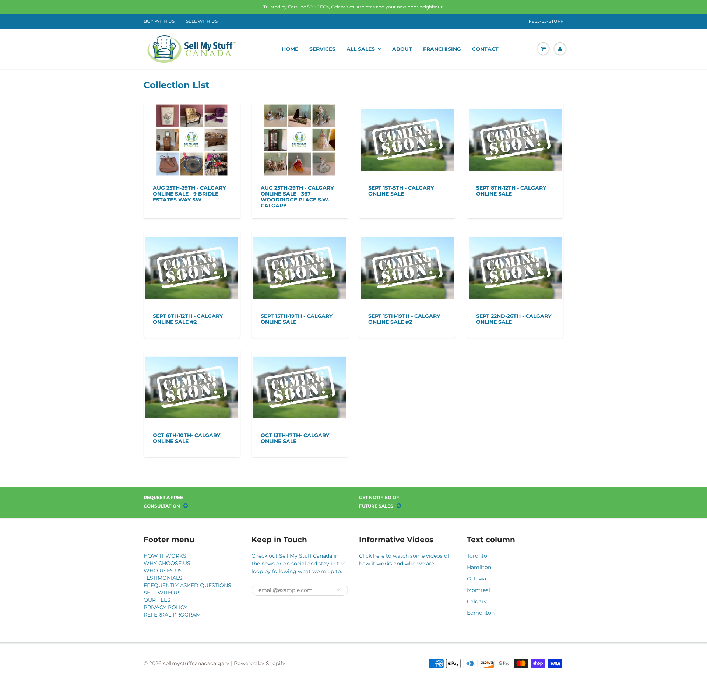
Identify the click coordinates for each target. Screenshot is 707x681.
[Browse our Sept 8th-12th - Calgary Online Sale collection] (515, 133)
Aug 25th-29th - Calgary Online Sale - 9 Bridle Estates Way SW (189, 194)
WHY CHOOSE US (167, 563)
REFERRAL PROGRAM (172, 614)
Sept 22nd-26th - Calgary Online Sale (513, 319)
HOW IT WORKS (165, 555)
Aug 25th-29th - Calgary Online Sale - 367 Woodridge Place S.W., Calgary (297, 197)
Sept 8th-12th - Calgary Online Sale (511, 191)
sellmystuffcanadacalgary (196, 663)
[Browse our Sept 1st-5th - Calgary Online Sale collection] (407, 133)
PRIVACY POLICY (165, 607)
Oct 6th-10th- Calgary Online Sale (186, 438)
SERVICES (322, 49)
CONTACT (485, 49)
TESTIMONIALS (163, 578)
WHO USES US (163, 570)
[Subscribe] (338, 590)
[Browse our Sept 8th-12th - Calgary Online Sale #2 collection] (191, 262)
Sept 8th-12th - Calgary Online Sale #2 (188, 319)
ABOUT (402, 49)
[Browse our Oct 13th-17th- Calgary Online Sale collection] (299, 381)
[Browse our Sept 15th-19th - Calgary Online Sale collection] (299, 262)
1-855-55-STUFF (545, 21)
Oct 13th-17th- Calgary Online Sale (295, 438)
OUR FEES (157, 600)
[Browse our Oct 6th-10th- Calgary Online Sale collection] (191, 381)
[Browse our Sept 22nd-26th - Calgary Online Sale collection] (515, 262)
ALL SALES (361, 49)
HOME (290, 49)
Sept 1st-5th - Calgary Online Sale (401, 191)
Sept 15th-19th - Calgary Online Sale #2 (404, 319)
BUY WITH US (159, 21)
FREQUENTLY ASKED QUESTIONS (187, 585)
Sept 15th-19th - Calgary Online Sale (297, 319)
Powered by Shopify (259, 663)
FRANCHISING (442, 49)
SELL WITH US (202, 21)
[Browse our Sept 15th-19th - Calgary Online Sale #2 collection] (407, 262)
